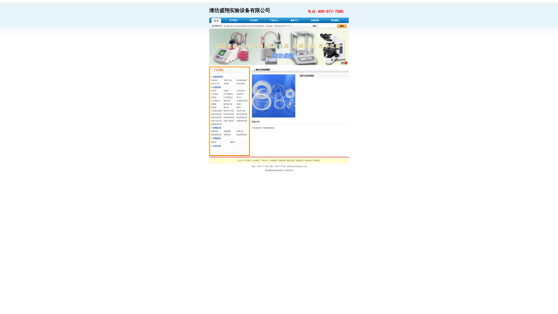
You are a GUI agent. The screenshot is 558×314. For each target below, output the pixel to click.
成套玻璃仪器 (216, 135)
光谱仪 (226, 91)
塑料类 (213, 142)
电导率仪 (240, 94)
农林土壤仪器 (228, 121)
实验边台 (214, 80)
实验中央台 (228, 80)
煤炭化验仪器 (242, 114)
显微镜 (213, 104)
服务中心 (294, 20)
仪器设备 (217, 87)
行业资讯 (254, 20)
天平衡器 (214, 94)
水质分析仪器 (228, 114)
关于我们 (233, 20)
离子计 (239, 97)
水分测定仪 (215, 101)
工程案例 (273, 160)
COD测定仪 (228, 97)
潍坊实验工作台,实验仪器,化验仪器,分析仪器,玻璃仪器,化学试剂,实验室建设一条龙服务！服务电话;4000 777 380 (242, 26)
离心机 (226, 107)
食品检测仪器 (228, 117)
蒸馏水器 (226, 101)
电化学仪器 (241, 111)
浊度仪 (213, 97)
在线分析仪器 (216, 114)
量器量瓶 (227, 131)
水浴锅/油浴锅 (216, 111)
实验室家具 (218, 77)
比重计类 (239, 131)
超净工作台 (215, 84)
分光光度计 (241, 91)
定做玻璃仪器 (241, 135)
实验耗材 (217, 138)
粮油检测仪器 (216, 124)
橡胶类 (232, 142)
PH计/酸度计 (228, 94)
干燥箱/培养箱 (242, 101)
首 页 (216, 21)
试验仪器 (299, 160)
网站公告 (218, 26)
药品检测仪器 (242, 117)
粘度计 (239, 104)
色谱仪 (213, 91)
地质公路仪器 (216, 121)
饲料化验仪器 (216, 117)
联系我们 (335, 20)
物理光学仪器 (228, 111)
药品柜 (226, 84)
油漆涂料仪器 (242, 121)
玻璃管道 (227, 135)
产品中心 (274, 20)
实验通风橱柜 (241, 80)
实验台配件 (240, 84)
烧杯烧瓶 (214, 131)
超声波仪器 (227, 104)
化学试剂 (217, 146)
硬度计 (239, 107)
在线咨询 (315, 20)
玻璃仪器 (217, 128)
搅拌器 (213, 107)
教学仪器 (290, 160)
